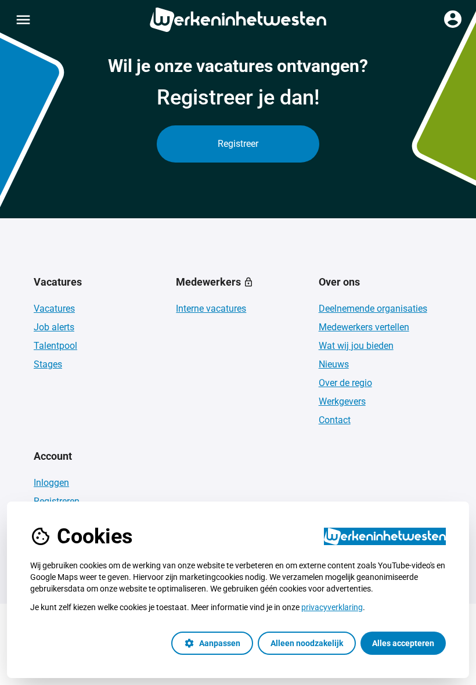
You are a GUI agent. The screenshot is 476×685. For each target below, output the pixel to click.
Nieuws (334, 364)
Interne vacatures (211, 308)
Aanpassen (212, 643)
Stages (48, 364)
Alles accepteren (403, 643)
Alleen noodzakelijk (307, 643)
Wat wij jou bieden (356, 345)
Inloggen (51, 482)
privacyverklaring (332, 607)
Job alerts (54, 327)
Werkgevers (342, 401)
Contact (335, 420)
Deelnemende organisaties (373, 308)
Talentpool (55, 345)
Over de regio (345, 382)
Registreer (238, 143)
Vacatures (54, 308)
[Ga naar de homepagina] (238, 20)
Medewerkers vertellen (364, 327)
